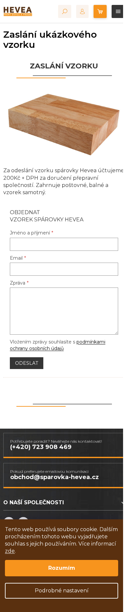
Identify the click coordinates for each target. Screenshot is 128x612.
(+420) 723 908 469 (41, 447)
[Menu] (118, 11)
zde (10, 551)
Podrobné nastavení (62, 590)
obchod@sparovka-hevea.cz (54, 477)
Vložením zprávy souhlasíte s (57, 345)
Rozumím (61, 568)
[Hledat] (64, 11)
